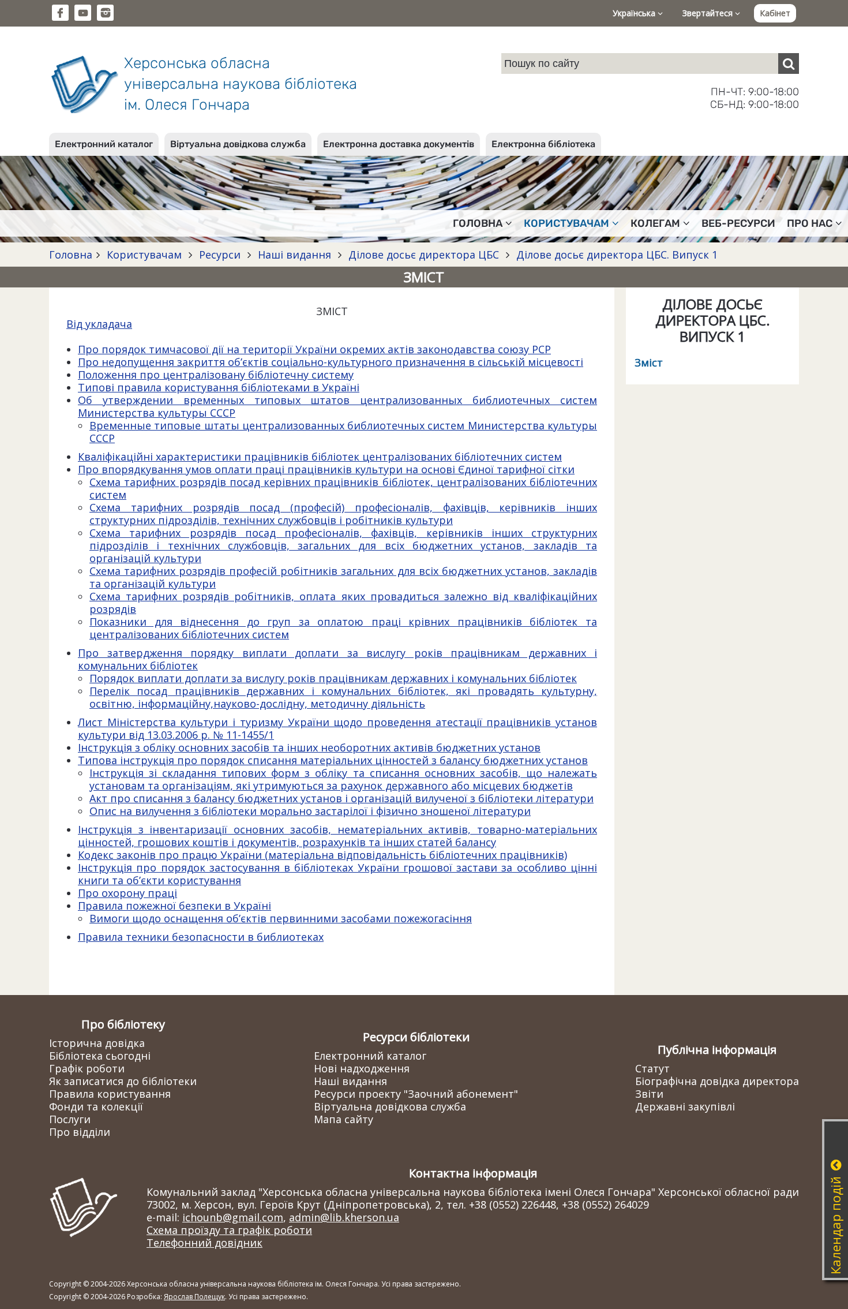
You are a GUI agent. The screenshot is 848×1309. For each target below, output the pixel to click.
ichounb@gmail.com (232, 1217)
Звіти (649, 1094)
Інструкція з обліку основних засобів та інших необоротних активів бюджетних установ (309, 747)
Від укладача (99, 324)
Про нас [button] (809, 223)
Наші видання (294, 254)
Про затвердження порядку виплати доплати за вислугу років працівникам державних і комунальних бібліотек (337, 659)
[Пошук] (788, 63)
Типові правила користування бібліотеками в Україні (218, 387)
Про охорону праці (127, 893)
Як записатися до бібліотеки (123, 1081)
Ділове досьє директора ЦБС (424, 254)
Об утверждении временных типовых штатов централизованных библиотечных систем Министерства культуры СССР (337, 406)
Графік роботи (87, 1068)
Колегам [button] (655, 223)
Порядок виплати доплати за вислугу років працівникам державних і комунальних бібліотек (333, 678)
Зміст (649, 362)
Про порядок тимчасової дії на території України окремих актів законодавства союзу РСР (314, 349)
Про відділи (79, 1132)
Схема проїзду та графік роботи (229, 1230)
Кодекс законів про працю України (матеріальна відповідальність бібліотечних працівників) (322, 855)
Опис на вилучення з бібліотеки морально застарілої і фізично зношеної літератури (310, 811)
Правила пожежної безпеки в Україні (174, 905)
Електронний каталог (104, 144)
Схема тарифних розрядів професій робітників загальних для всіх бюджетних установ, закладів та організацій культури (343, 577)
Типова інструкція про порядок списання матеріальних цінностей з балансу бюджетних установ (333, 760)
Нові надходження (362, 1068)
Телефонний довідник (204, 1243)
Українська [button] (635, 13)
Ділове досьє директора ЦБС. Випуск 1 (615, 254)
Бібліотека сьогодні (100, 1056)
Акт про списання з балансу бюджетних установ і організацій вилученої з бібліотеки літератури (341, 798)
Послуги (70, 1119)
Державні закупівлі (685, 1106)
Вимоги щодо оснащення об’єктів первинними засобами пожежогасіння (280, 918)
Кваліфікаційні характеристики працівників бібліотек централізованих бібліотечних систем (320, 456)
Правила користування (110, 1094)
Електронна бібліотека (543, 144)
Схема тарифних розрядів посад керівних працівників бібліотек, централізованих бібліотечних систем (343, 488)
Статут (652, 1068)
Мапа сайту (343, 1119)
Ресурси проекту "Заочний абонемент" (416, 1094)
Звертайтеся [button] (708, 13)
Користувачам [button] (566, 223)
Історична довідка (97, 1043)
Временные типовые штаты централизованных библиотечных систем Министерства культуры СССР (343, 431)
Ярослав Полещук (194, 1296)
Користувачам (144, 254)
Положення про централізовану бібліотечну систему (216, 375)
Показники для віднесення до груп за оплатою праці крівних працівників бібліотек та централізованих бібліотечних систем (343, 628)
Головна (70, 254)
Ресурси (219, 254)
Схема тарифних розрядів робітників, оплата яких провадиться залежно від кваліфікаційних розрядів (343, 602)
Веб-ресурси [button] (738, 223)
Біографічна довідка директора (717, 1081)
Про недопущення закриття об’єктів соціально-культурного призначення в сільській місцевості (330, 362)
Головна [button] (477, 223)
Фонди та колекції (96, 1106)
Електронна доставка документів (398, 144)
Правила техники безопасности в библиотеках (201, 937)
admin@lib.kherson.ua (344, 1217)
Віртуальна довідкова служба (238, 144)
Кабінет (775, 13)
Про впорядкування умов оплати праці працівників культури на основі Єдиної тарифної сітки (326, 469)
